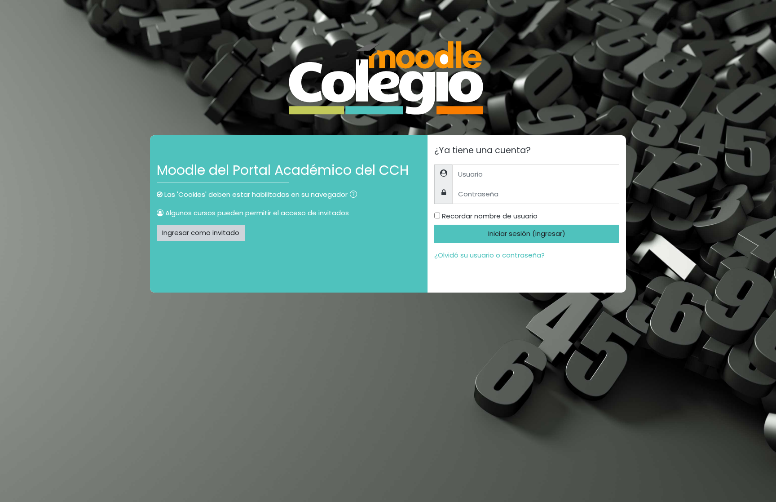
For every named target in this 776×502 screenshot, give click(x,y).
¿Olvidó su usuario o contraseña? (489, 255)
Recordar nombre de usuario (490, 216)
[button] (355, 195)
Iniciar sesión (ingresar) (526, 233)
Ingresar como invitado (200, 232)
